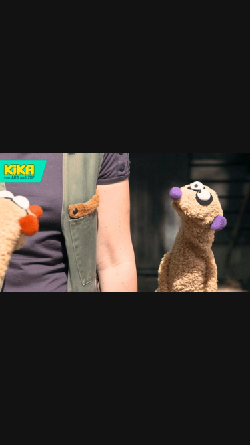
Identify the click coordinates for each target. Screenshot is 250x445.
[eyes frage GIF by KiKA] (125, 222)
